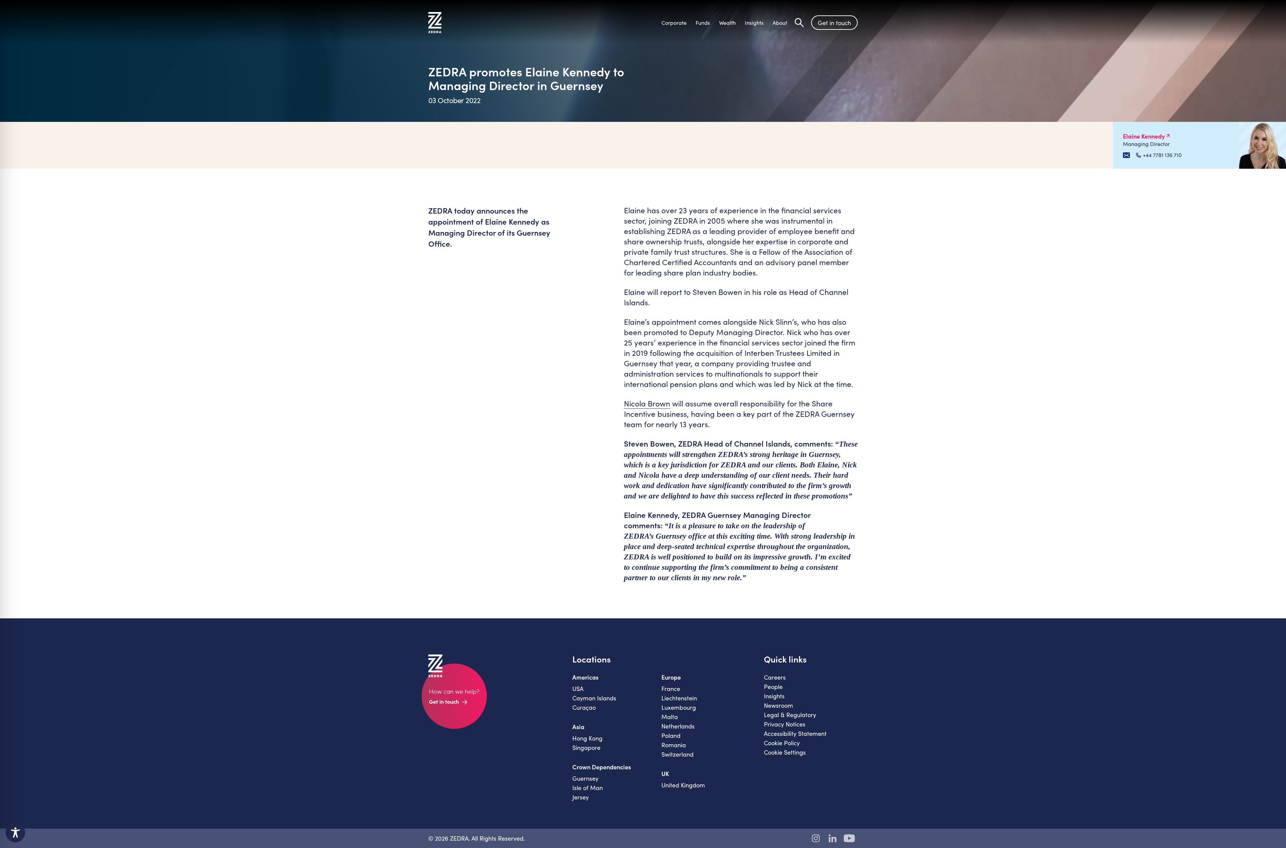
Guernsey (585, 778)
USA (577, 689)
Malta (669, 717)
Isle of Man (587, 788)
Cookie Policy (782, 743)
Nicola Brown (647, 403)
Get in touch (834, 23)
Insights (774, 696)
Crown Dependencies (601, 767)
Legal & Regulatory (790, 715)
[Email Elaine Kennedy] (1126, 155)
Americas (585, 677)
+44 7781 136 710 (1162, 155)
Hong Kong (587, 738)
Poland (671, 735)
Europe (671, 677)
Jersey (580, 797)
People (773, 687)
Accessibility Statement (795, 733)
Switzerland (677, 754)
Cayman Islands (594, 698)
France (670, 689)
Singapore (586, 748)
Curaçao (584, 707)
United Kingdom (683, 785)
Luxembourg (678, 707)
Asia (578, 727)
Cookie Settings (785, 752)
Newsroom (778, 705)
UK (665, 774)
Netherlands (678, 726)
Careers (775, 677)
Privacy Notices (784, 724)
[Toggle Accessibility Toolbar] (15, 832)
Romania (673, 745)
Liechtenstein (679, 698)
